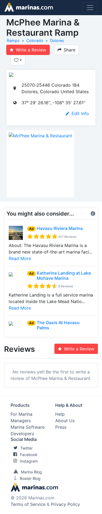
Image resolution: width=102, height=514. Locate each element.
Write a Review (31, 50)
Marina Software (28, 427)
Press (60, 427)
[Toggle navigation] (90, 7)
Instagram (29, 461)
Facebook (29, 454)
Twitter (26, 448)
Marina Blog (31, 472)
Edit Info (80, 113)
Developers (22, 433)
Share (69, 50)
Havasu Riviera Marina (60, 228)
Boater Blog (30, 478)
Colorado (34, 40)
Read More (20, 258)
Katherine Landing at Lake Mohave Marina (64, 275)
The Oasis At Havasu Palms (58, 325)
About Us (65, 420)
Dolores (57, 40)
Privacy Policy (65, 504)
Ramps (13, 40)
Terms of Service (28, 504)
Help (60, 414)
